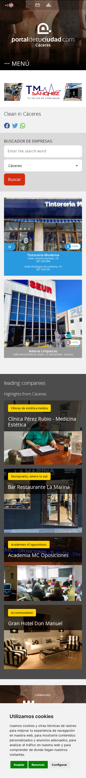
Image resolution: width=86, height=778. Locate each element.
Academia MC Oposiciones (38, 555)
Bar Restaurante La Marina (39, 486)
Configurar (59, 764)
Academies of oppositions (29, 544)
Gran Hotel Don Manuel (35, 623)
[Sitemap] (48, 4)
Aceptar (19, 764)
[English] (8, 5)
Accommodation (22, 613)
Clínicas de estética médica (29, 408)
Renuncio (38, 764)
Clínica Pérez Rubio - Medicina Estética (42, 421)
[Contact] (37, 4)
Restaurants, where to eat (29, 476)
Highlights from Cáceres (25, 394)
